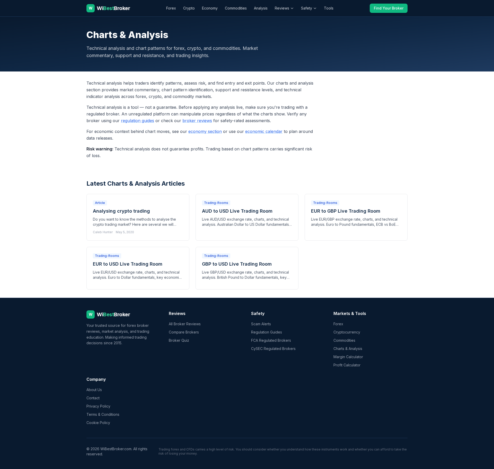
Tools (328, 8)
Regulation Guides (266, 332)
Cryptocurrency (346, 332)
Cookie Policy (98, 422)
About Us (94, 389)
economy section (205, 131)
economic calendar (264, 131)
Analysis (261, 8)
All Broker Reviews (185, 324)
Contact (93, 398)
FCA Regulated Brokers (271, 340)
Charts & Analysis (347, 348)
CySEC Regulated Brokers (273, 348)
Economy (210, 8)
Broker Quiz (179, 340)
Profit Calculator (346, 365)
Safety (306, 8)
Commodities (236, 8)
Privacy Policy (98, 406)
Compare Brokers (184, 332)
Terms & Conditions (102, 414)
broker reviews (197, 120)
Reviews (282, 8)
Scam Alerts (261, 324)
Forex (171, 8)
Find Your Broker (388, 8)
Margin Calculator (348, 357)
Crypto (189, 8)
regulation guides (137, 120)
